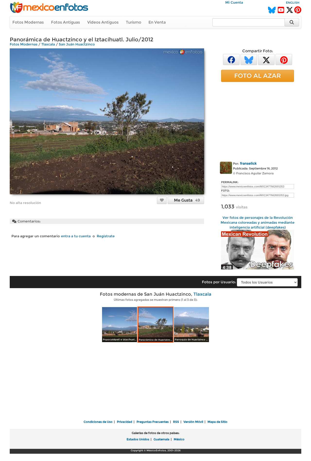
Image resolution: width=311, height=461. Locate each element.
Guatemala (161, 439)
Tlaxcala (48, 44)
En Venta (157, 22)
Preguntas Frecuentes (153, 422)
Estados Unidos (138, 439)
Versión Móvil (193, 422)
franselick (248, 163)
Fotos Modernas (28, 22)
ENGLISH (292, 2)
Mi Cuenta (234, 2)
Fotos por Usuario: (219, 282)
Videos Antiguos (103, 22)
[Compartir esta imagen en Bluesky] (249, 59)
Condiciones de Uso (98, 422)
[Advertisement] (257, 121)
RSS (176, 422)
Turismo (133, 22)
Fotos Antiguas (65, 22)
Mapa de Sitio (217, 422)
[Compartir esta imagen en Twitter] (266, 59)
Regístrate (106, 236)
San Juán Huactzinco (77, 44)
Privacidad (124, 422)
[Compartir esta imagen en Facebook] (231, 59)
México (179, 439)
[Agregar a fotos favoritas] (162, 200)
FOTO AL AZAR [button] (257, 75)
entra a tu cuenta (76, 236)
